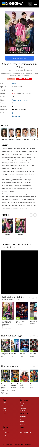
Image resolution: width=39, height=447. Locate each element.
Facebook (6, 430)
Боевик (22, 421)
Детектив (22, 419)
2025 (4, 405)
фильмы (14, 113)
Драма (22, 405)
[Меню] (35, 3)
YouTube (5, 432)
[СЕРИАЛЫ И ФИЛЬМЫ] (12, 3)
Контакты (22, 430)
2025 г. (14, 83)
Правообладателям (25, 432)
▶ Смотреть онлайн (19, 58)
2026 (4, 403)
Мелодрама (23, 403)
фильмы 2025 (16, 116)
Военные (22, 424)
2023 (4, 410)
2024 (4, 408)
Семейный (23, 408)
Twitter (5, 435)
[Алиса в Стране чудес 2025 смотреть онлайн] (19, 54)
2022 (4, 413)
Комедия (22, 410)
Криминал (23, 416)
